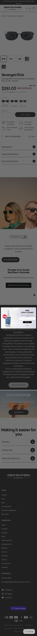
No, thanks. (27, 325)
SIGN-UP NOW (27, 322)
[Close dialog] (35, 308)
